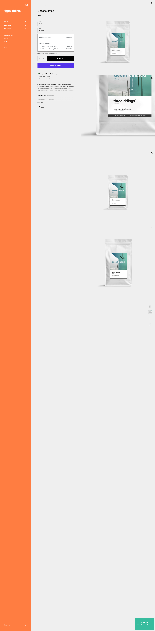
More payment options (56, 69)
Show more (40, 102)
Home (38, 4)
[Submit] (26, 625)
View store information (45, 79)
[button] (144, 624)
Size (40, 21)
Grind (40, 28)
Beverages (44, 4)
